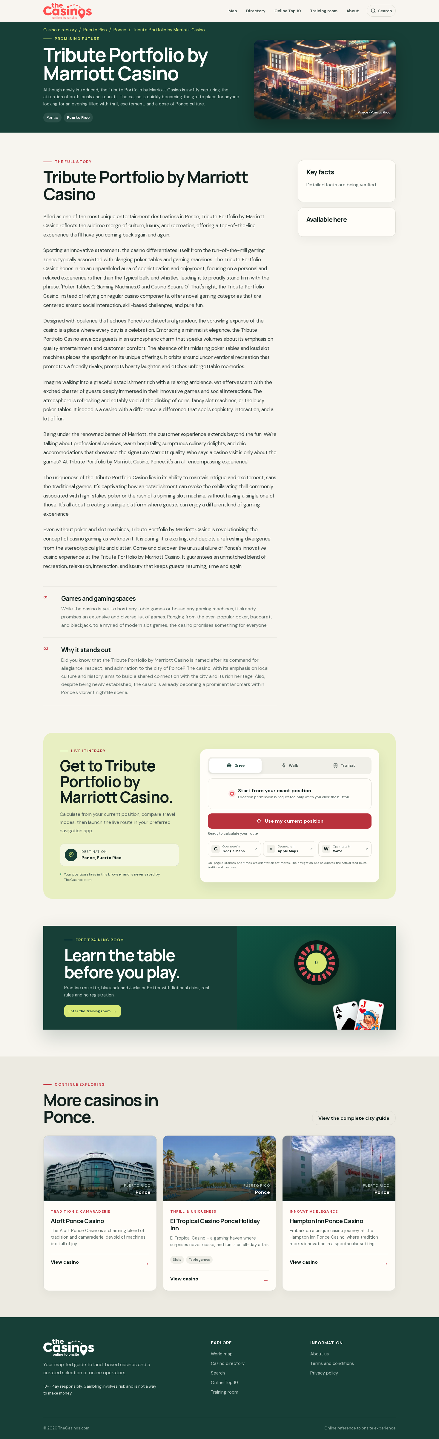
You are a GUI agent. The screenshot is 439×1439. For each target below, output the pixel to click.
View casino (100, 1263)
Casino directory (60, 30)
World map (222, 1354)
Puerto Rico (95, 30)
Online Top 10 (287, 10)
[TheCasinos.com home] (67, 11)
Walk (293, 765)
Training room (323, 10)
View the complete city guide (353, 1118)
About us (319, 1354)
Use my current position (294, 821)
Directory (255, 10)
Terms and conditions (332, 1363)
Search (385, 10)
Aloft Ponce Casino (77, 1221)
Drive (239, 765)
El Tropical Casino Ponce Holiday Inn (215, 1224)
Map (232, 10)
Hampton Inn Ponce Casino (326, 1221)
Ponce (119, 30)
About (352, 10)
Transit (348, 765)
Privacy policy (324, 1373)
